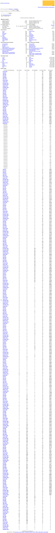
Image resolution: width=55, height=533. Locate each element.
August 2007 (5, 444)
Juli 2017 (4, 273)
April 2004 (5, 501)
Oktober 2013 (5, 337)
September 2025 (6, 87)
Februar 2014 (5, 332)
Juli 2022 (4, 186)
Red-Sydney (4, 33)
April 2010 (5, 398)
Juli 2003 (4, 514)
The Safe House (32, 37)
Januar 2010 (5, 402)
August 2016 (5, 288)
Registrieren (52, 7)
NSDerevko (4, 65)
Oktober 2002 (5, 527)
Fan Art (30, 33)
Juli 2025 (4, 90)
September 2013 (6, 339)
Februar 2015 (5, 314)
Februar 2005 (5, 487)
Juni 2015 (4, 309)
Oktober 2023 (5, 120)
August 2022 (5, 185)
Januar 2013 (5, 350)
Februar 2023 (5, 176)
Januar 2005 (5, 488)
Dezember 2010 (5, 386)
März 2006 (5, 468)
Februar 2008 (5, 435)
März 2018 (5, 261)
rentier (3, 32)
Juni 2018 (4, 257)
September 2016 (6, 287)
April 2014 (5, 329)
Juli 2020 (4, 221)
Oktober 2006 (5, 458)
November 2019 (5, 232)
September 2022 (6, 183)
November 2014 (5, 319)
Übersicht (39, 7)
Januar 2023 (5, 178)
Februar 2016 (5, 297)
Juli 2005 (4, 480)
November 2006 (5, 457)
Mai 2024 (4, 110)
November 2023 (5, 119)
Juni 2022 (4, 188)
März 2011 (5, 382)
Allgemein (31, 38)
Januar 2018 (5, 264)
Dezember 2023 (5, 117)
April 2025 (5, 94)
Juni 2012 (4, 360)
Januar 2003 (5, 523)
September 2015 (6, 304)
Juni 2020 (4, 222)
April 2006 (5, 467)
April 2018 (5, 260)
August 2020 (5, 219)
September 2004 (6, 494)
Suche (44, 7)
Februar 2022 (5, 193)
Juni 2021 (4, 205)
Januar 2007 (5, 454)
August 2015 (5, 306)
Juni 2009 (4, 412)
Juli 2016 (4, 290)
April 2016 (5, 294)
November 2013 (5, 336)
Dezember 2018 (5, 248)
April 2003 (5, 519)
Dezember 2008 (5, 421)
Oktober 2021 (5, 199)
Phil (3, 60)
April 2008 (5, 432)
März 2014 (5, 330)
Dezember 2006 (5, 455)
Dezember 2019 (5, 231)
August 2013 (5, 340)
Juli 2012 (4, 359)
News (30, 32)
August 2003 (5, 513)
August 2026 (5, 71)
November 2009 (5, 405)
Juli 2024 (4, 107)
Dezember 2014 (5, 317)
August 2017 (5, 271)
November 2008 (5, 422)
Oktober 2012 (5, 355)
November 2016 (5, 284)
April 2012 (5, 363)
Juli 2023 (4, 169)
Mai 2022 (4, 189)
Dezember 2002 (5, 524)
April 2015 (5, 311)
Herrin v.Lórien (5, 62)
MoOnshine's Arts (5, 51)
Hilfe (42, 7)
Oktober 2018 (5, 251)
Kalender (46, 7)
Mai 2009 (4, 414)
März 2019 (5, 244)
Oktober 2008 (5, 424)
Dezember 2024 (5, 100)
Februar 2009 (5, 418)
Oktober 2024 (5, 103)
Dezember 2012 (5, 352)
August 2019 (5, 237)
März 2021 (5, 209)
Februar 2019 (5, 245)
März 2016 (5, 296)
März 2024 (5, 113)
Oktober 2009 (5, 406)
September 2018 (6, 252)
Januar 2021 (5, 212)
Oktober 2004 (5, 493)
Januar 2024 (5, 116)
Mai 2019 (4, 241)
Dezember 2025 (5, 83)
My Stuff (30, 52)
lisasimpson (4, 37)
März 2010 (5, 399)
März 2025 (5, 96)
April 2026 (5, 77)
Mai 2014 (4, 327)
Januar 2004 (5, 506)
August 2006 (5, 461)
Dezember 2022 (5, 179)
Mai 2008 (4, 431)
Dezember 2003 (5, 507)
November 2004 (5, 491)
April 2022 (5, 191)
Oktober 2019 (5, 234)
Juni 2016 (4, 291)
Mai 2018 (4, 258)
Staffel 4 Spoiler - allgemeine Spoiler (8, 48)
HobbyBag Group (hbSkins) (20, 532)
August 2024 (5, 106)
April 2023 (5, 173)
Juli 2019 (4, 238)
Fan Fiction (31, 36)
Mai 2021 (4, 206)
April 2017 (5, 277)
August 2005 (5, 478)
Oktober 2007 (5, 441)
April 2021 (5, 208)
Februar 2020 (5, 228)
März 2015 (5, 313)
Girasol (3, 36)
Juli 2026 (4, 73)
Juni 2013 (4, 343)
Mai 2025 (4, 93)
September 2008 (6, 425)
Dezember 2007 (5, 438)
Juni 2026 (4, 74)
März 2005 (5, 486)
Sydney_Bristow (5, 39)
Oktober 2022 (5, 182)
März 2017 (5, 278)
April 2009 (5, 415)
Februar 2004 (5, 504)
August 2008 (5, 427)
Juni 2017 (4, 274)
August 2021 (5, 202)
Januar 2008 (5, 437)
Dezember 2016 (5, 283)
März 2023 (5, 175)
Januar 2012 (5, 368)
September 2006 (6, 460)
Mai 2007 (4, 448)
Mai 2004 (4, 500)
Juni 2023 (4, 170)
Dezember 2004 (5, 490)
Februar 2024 (5, 114)
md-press (3, 34)
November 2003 (5, 509)
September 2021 (6, 201)
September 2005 (6, 477)
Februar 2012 (5, 366)
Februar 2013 (5, 349)
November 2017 (5, 267)
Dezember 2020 (5, 214)
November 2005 (5, 474)
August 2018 (5, 254)
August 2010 (5, 392)
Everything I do (5, 44)
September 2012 (6, 356)
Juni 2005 (4, 481)
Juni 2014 (4, 326)
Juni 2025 (4, 91)
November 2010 (5, 388)
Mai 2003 (4, 517)
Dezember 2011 (5, 369)
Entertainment (31, 35)
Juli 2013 (4, 342)
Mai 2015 (4, 310)
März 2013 (5, 347)
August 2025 (5, 88)
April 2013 (5, 346)
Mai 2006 (4, 465)
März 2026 (5, 78)
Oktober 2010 (5, 389)
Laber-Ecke (31, 34)
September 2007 (6, 442)
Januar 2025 (5, 98)
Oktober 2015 (5, 303)
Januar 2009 (5, 419)
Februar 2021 (5, 211)
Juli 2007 (4, 445)
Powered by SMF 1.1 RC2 (30, 532)
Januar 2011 (5, 385)
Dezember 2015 (5, 300)
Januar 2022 (5, 195)
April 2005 (5, 484)
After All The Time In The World (8, 49)
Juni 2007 (4, 447)
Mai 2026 (4, 75)
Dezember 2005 (5, 473)
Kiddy (3, 40)
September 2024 (6, 104)
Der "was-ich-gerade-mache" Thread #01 (36, 48)
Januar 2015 (5, 316)
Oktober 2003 (5, 510)
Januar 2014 (5, 333)
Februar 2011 (5, 383)
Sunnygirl (52, 25)
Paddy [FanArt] (5, 38)
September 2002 (6, 529)
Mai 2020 (4, 224)
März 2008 (5, 434)
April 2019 (5, 242)
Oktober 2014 (5, 320)
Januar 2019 (5, 247)
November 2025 (5, 84)
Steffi (3, 35)
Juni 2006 (4, 464)
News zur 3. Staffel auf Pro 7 (7, 50)
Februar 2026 (5, 80)
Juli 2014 (4, 324)
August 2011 (5, 375)
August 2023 (5, 123)
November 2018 (5, 250)
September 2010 (6, 391)
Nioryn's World (5, 43)
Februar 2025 (5, 97)
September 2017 (6, 270)
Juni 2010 (4, 395)
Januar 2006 (5, 471)
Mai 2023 (4, 172)
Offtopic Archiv (31, 31)
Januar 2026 (5, 81)
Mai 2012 (4, 362)
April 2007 (5, 450)
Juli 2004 (4, 497)
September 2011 (6, 373)
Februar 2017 (5, 280)
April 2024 (5, 111)
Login (49, 7)
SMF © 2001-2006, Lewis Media (42, 532)
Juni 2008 (4, 429)
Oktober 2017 (5, 268)
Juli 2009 (4, 411)
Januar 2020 (5, 229)
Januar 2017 (5, 281)
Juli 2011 (4, 376)
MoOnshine (31, 60)
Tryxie (3, 31)
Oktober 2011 (5, 372)
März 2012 (5, 365)
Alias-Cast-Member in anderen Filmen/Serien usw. (34, 50)
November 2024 (5, 101)
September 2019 (6, 235)
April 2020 (5, 225)
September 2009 (6, 408)
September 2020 (6, 218)
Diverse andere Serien (33, 39)
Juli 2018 (4, 255)
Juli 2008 (4, 428)
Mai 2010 (4, 396)
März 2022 (5, 192)
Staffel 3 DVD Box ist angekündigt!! (8, 52)
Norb (3, 61)
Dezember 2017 (5, 265)
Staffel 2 (30, 40)
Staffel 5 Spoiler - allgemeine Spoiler (8, 53)
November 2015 (5, 301)
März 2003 (5, 520)
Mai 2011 (4, 379)
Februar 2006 (5, 470)
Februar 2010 (5, 401)
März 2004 (5, 503)
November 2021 (5, 198)
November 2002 (5, 526)
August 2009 (5, 409)
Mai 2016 (4, 293)
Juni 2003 (4, 516)
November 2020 (5, 215)
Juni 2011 (4, 378)
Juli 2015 (4, 307)
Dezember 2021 (5, 196)
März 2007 (5, 451)
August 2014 (5, 323)
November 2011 (5, 370)
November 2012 (5, 353)
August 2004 (5, 496)
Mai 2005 (4, 483)
